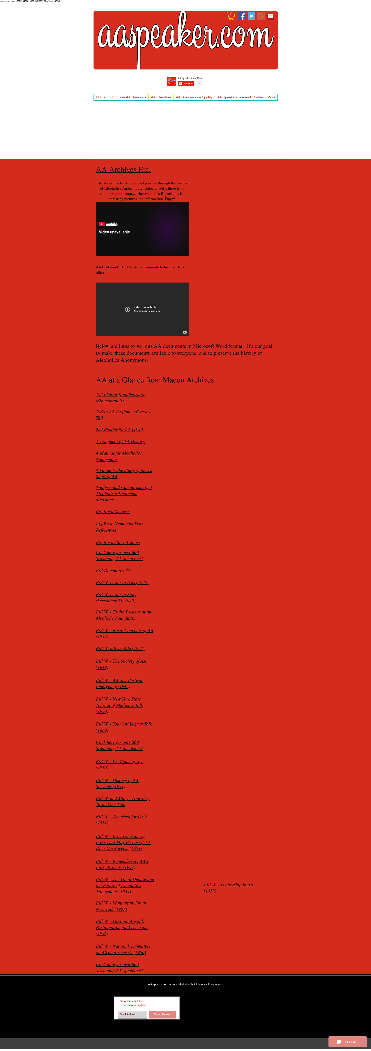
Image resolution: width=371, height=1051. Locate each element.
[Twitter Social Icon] (251, 16)
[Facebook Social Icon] (242, 16)
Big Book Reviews (113, 511)
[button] (231, 16)
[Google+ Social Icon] (261, 16)
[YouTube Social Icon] (270, 16)
